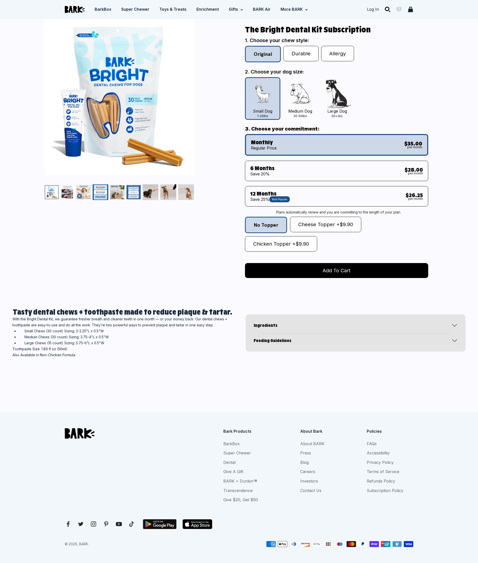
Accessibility (378, 452)
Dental (229, 462)
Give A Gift (233, 471)
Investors (309, 481)
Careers (307, 471)
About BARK (312, 443)
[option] (262, 98)
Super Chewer (135, 9)
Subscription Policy (385, 490)
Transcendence (238, 490)
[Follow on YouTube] (119, 524)
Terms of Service (383, 471)
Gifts (233, 9)
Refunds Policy (381, 481)
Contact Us (310, 490)
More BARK (292, 9)
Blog (304, 462)
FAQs (372, 443)
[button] (52, 192)
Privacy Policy (380, 462)
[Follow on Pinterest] (106, 524)
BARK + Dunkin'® (240, 481)
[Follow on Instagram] (93, 524)
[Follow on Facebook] (68, 524)
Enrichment (207, 9)
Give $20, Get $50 (240, 499)
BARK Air (262, 9)
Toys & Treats (172, 9)
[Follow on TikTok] (131, 524)
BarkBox (103, 9)
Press (305, 452)
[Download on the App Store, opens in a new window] (197, 524)
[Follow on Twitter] (80, 524)
